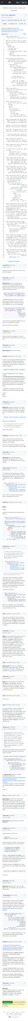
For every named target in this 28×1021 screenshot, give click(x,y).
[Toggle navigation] (2, 2)
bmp (4, 613)
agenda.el (12, 15)
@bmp (4, 636)
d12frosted (4, 15)
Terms (4, 1012)
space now (12, 670)
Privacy (8, 1012)
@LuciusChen (6, 283)
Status (17, 1012)
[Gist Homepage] (9, 2)
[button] (21, 20)
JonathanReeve (7, 895)
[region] (14, 147)
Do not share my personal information (14, 1014)
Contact (11, 1013)
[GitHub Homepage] (9, 1017)
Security (13, 1012)
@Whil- (4, 506)
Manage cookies (17, 1013)
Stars (23, 23)
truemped (5, 435)
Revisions (13, 23)
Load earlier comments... (14, 261)
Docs (8, 1013)
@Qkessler (5, 407)
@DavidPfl (5, 988)
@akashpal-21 (6, 798)
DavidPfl (5, 941)
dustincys (5, 502)
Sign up (24, 2)
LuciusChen (6, 265)
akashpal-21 (6, 546)
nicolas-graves (7, 468)
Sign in (18, 2)
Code (5, 23)
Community (22, 1012)
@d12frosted (5, 665)
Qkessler (5, 356)
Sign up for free (7, 1002)
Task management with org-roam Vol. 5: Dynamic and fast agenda (13, 947)
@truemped (5, 457)
